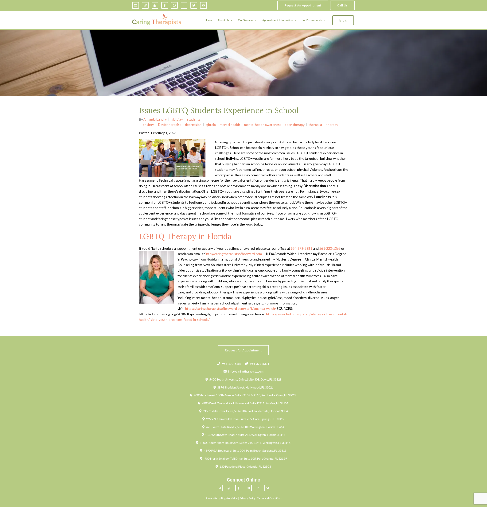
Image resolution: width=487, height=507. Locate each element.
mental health (230, 124)
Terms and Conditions (269, 498)
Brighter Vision (229, 498)
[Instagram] (174, 5)
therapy (332, 124)
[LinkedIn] (184, 5)
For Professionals (312, 20)
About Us (223, 20)
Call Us (342, 5)
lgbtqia (210, 124)
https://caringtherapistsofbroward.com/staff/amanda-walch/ (230, 308)
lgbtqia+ (177, 119)
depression (193, 124)
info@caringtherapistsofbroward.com (233, 254)
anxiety (148, 124)
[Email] (135, 5)
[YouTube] (203, 5)
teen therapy (295, 124)
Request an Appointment (302, 5)
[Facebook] (164, 5)
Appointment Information (277, 20)
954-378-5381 (301, 248)
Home (208, 20)
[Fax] (155, 5)
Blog (343, 20)
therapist (315, 124)
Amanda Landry (155, 119)
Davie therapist (169, 124)
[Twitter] (193, 5)
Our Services (245, 20)
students (193, 119)
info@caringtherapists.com (245, 371)
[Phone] (145, 5)
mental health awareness (262, 124)
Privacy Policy (247, 498)
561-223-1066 (330, 248)
